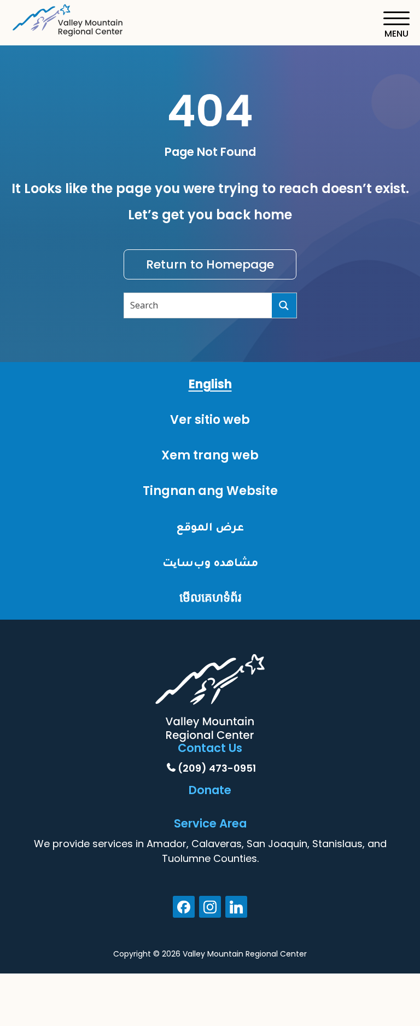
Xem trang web (210, 455)
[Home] (68, 18)
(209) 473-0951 (217, 768)
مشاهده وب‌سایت (210, 561)
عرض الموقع (210, 526)
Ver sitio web (210, 419)
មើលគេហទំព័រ (210, 597)
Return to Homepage (210, 264)
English (210, 384)
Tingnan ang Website (210, 490)
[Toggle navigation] (396, 24)
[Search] (284, 305)
